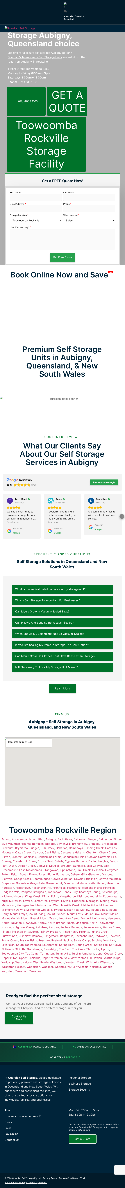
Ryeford (56, 940)
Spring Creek (84, 944)
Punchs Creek (99, 931)
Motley (84, 909)
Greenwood (71, 883)
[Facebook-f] (103, 1177)
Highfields (59, 887)
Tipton (105, 949)
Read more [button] (13, 522)
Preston (55, 931)
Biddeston (105, 839)
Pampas (54, 927)
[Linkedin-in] (117, 1177)
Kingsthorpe (68, 896)
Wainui (98, 958)
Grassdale (22, 883)
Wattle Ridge (112, 958)
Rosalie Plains (28, 940)
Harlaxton (8, 887)
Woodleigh (33, 966)
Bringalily (94, 843)
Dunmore (79, 865)
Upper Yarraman (52, 958)
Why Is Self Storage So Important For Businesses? (47, 600)
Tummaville (62, 953)
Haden (101, 883)
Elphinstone (67, 870)
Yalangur (95, 966)
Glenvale (7, 878)
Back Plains (64, 839)
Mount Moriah (11, 918)
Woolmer (47, 966)
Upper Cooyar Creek (109, 953)
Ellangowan (50, 870)
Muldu (85, 918)
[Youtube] (117, 1183)
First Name (16, 192)
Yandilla (107, 966)
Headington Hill (41, 887)
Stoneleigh (50, 949)
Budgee (34, 848)
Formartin (62, 874)
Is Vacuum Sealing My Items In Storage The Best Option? (52, 645)
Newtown (29, 922)
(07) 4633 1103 (27, 82)
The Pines (78, 949)
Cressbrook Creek (24, 861)
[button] (119, 28)
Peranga (76, 927)
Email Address (18, 204)
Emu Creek (84, 870)
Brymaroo (21, 848)
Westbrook (57, 962)
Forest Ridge (46, 874)
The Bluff (65, 949)
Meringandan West (47, 905)
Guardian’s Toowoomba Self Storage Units (35, 57)
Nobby (42, 922)
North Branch (56, 922)
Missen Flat (71, 909)
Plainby (44, 931)
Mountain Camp (69, 918)
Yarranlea (35, 971)
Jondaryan (54, 892)
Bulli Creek (47, 848)
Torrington (47, 953)
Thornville (92, 949)
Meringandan (25, 905)
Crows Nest (45, 861)
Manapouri (8, 905)
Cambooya (76, 848)
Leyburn (54, 900)
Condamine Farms (49, 856)
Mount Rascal (30, 918)
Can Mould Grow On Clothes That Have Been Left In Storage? (55, 656)
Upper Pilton (10, 958)
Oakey (30, 927)
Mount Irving (37, 914)
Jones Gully (70, 892)
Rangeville (66, 936)
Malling (104, 900)
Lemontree (41, 900)
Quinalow (24, 936)
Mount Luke (92, 914)
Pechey (65, 927)
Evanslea (98, 870)
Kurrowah (15, 900)
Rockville (114, 936)
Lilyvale (66, 900)
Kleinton (82, 896)
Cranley (6, 861)
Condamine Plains (74, 856)
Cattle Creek (23, 852)
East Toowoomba (30, 870)
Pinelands (16, 931)
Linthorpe (78, 900)
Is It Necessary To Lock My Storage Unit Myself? (46, 667)
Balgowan (80, 839)
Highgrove (73, 887)
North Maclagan (77, 922)
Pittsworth (31, 931)
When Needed (71, 215)
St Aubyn (115, 944)
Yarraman (21, 971)
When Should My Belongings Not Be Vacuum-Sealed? (49, 633)
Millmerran (106, 905)
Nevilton (16, 922)
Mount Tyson (48, 918)
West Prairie (40, 962)
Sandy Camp (81, 940)
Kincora (18, 896)
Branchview (79, 843)
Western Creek (75, 962)
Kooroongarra (112, 896)
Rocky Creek (10, 940)
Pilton (5, 931)
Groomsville (87, 883)
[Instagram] (110, 1177)
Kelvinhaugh (109, 892)
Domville (42, 865)
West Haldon (23, 962)
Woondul (60, 966)
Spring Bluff (66, 944)
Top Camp (32, 953)
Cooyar (92, 856)
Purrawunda (9, 936)
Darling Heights (98, 861)
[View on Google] (10, 501)
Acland (6, 839)
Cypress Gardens (76, 861)
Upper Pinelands (29, 958)
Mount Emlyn (18, 914)
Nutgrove (18, 927)
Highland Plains (92, 887)
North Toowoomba (101, 922)
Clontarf (17, 856)
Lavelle (27, 900)
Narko (5, 922)
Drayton (66, 865)
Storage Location (19, 215)
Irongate (26, 892)
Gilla (84, 874)
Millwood (57, 909)
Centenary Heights (73, 852)
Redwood (101, 936)
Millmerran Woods (38, 909)
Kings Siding (50, 896)
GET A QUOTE (67, 101)
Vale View (70, 958)
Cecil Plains (52, 852)
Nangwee (114, 918)
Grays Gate (37, 883)
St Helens (8, 949)
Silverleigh (8, 944)
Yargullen (7, 971)
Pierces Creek (111, 927)
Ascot (32, 839)
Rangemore (51, 936)
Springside (101, 944)
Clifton (6, 856)
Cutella (58, 861)
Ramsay (37, 936)
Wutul (71, 966)
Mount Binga (99, 909)
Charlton (92, 852)
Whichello (92, 962)
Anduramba (19, 839)
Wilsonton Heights (13, 966)
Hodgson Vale (10, 892)
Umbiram (88, 953)
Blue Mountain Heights (16, 843)
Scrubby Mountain (103, 940)
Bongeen (38, 843)
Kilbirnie (7, 896)
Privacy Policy (50, 1178)
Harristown (23, 887)
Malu (114, 900)
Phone (67, 204)
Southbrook (50, 944)
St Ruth (20, 949)
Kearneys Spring (89, 892)
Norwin (6, 927)
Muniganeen (98, 918)
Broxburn (8, 848)
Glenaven (94, 874)
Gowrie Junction (62, 878)
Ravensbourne (84, 936)
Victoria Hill (85, 958)
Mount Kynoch (56, 914)
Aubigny (51, 839)
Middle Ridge (89, 905)
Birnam (118, 839)
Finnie (33, 874)
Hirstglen (109, 887)
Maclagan (92, 900)
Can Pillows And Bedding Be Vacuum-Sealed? (44, 622)
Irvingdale (39, 892)
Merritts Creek (70, 905)
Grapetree (8, 883)
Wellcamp (8, 962)
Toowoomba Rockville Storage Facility (46, 144)
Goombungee (41, 878)
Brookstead (109, 843)
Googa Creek (22, 878)
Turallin (76, 953)
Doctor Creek (26, 865)
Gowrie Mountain (110, 878)
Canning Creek (94, 848)
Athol (40, 839)
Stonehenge (34, 949)
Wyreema (82, 966)
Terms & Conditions (68, 1178)
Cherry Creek (107, 852)
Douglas (54, 865)
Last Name (69, 192)
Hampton (113, 883)
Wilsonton (106, 962)
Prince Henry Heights (75, 931)
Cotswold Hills (107, 856)
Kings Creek (33, 896)
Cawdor (38, 852)
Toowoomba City (13, 953)
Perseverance (92, 927)
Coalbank (30, 856)
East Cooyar (94, 865)
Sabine (67, 940)
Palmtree (41, 927)
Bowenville (64, 843)
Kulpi (5, 900)
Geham (75, 874)
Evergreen (111, 870)
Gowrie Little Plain (85, 878)
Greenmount (54, 883)
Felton (6, 874)
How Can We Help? (20, 227)
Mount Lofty (75, 914)
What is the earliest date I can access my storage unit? (50, 589)
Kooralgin (95, 896)
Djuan (12, 865)
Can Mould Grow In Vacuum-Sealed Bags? (42, 611)
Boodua (50, 843)
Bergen (92, 839)
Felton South (19, 874)
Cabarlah (61, 848)
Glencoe (107, 874)
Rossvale (44, 940)
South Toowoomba (28, 944)
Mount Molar (109, 914)
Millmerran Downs (13, 909)
